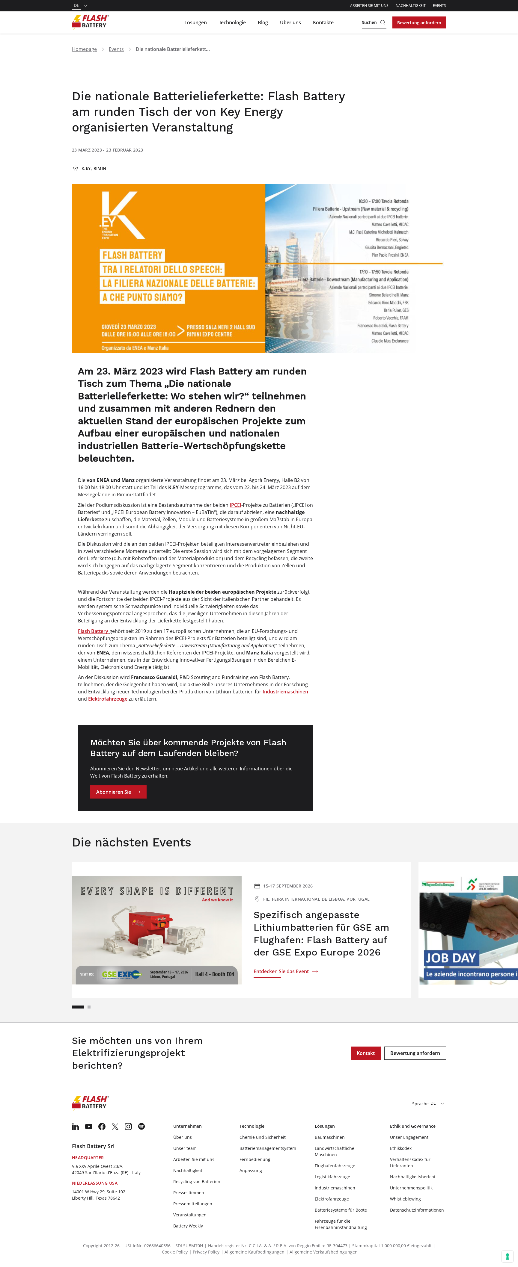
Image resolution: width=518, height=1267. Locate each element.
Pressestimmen (188, 1192)
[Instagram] (128, 1126)
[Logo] (90, 22)
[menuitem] (75, 1126)
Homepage (84, 49)
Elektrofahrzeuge (107, 699)
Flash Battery (93, 631)
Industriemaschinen (285, 691)
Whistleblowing (405, 1199)
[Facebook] (102, 1126)
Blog (263, 22)
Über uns (290, 22)
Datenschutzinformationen (417, 1210)
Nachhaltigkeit (411, 5)
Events (439, 5)
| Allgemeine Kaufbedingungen (252, 1252)
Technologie (232, 22)
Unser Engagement (409, 1137)
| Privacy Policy (204, 1252)
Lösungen (195, 22)
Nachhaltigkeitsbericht (413, 1177)
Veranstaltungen (190, 1215)
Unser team (185, 1148)
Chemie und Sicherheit (263, 1137)
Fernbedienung (255, 1159)
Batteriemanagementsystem (268, 1148)
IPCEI (235, 505)
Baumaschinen (330, 1137)
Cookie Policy (175, 1252)
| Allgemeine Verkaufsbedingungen (322, 1252)
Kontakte (323, 22)
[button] (78, 1007)
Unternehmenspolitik (411, 1188)
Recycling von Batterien (196, 1181)
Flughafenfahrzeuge (335, 1165)
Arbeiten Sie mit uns (369, 5)
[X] (115, 1126)
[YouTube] (88, 1126)
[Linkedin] (75, 1126)
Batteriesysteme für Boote (341, 1210)
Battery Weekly (188, 1226)
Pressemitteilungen (192, 1203)
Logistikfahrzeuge (332, 1177)
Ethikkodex (401, 1148)
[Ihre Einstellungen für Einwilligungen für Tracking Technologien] (507, 1256)
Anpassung (251, 1170)
